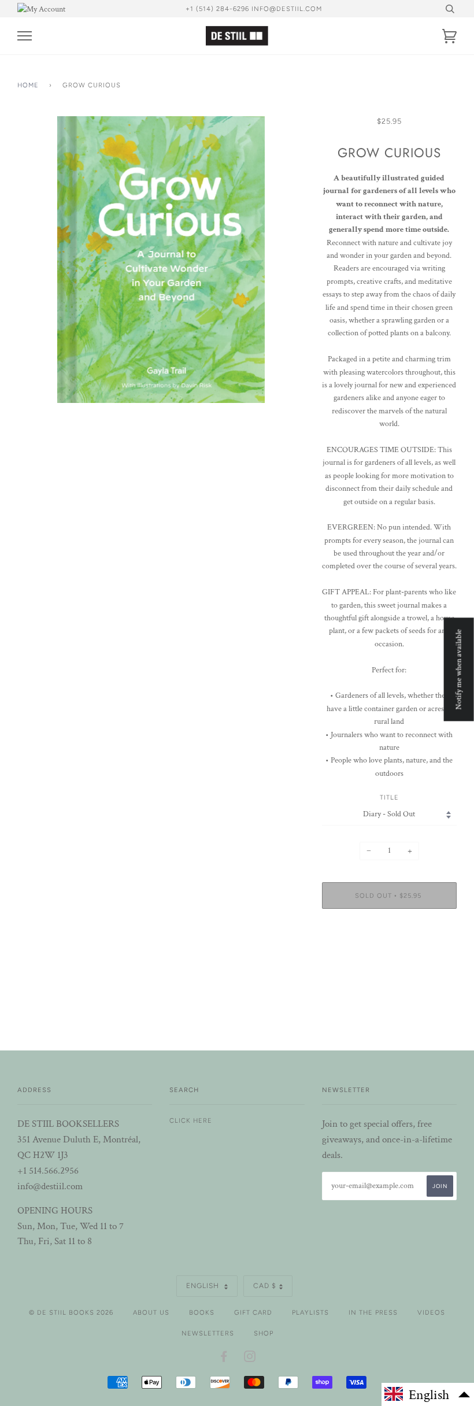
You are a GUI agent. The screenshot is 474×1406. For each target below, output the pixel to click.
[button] (428, 1394)
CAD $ (264, 1286)
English (203, 1286)
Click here (190, 1120)
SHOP (263, 1333)
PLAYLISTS (310, 1312)
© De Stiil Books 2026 (71, 1312)
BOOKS (201, 1312)
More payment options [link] (389, 957)
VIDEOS (431, 1312)
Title (389, 797)
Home (28, 85)
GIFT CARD (253, 1312)
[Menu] (24, 36)
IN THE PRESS (373, 1312)
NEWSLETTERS (208, 1333)
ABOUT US (151, 1312)
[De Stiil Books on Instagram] (250, 1359)
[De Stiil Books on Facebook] (224, 1359)
